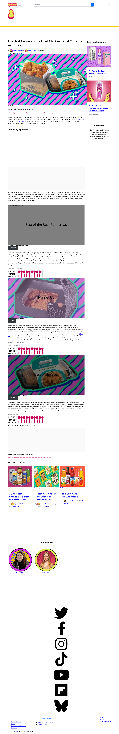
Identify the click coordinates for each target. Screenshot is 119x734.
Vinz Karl (70, 501)
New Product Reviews (54, 23)
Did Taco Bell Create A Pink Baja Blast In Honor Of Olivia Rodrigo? (98, 108)
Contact (102, 719)
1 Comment (45, 506)
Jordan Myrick (17, 51)
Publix (12, 321)
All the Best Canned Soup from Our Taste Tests (19, 496)
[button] (19, 5)
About (102, 717)
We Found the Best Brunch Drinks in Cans (97, 72)
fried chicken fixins (19, 121)
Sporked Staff (18, 504)
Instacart (13, 248)
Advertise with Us (105, 721)
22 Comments (19, 53)
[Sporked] (11, 14)
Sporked (16, 731)
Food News (42, 23)
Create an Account (45, 718)
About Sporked (76, 23)
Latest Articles (16, 722)
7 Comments (17, 506)
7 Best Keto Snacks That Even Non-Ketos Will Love (45, 496)
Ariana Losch (32, 51)
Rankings (66, 23)
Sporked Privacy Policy (45, 722)
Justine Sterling (45, 504)
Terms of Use (42, 724)
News (13, 724)
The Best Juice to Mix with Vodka (71, 495)
